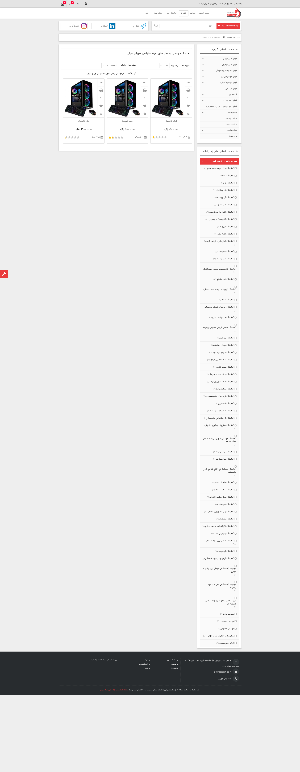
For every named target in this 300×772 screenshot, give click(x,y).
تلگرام (136, 26)
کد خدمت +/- (112, 65)
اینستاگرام (74, 26)
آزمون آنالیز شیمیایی (229, 64)
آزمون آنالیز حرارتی (230, 58)
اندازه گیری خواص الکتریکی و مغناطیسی (221, 106)
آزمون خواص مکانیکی (228, 82)
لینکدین (104, 26)
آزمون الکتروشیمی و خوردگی (226, 70)
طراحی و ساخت (231, 118)
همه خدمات (232, 136)
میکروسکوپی (232, 130)
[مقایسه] (188, 98)
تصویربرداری (232, 112)
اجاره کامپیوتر (171, 121)
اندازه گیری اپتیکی (230, 100)
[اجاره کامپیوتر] (188, 82)
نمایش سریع (188, 114)
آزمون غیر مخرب (231, 88)
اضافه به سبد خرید (188, 90)
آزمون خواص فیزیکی (229, 76)
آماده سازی (233, 94)
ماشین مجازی (232, 124)
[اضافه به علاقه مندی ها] (188, 106)
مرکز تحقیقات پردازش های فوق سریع (114, 690)
